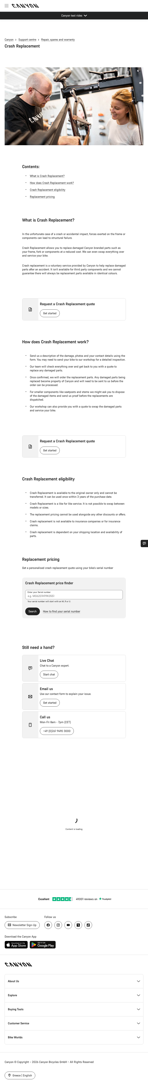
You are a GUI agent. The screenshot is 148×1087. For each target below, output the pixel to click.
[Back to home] (25, 6)
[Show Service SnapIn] (144, 543)
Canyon (9, 39)
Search (33, 611)
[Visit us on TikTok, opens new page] (88, 925)
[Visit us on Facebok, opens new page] (48, 925)
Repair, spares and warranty (58, 39)
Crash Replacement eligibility (47, 190)
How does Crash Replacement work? (52, 183)
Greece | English (22, 1075)
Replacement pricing (42, 196)
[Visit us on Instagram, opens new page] (58, 925)
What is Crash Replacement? (47, 176)
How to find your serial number (61, 611)
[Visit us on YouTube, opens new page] (68, 925)
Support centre (27, 39)
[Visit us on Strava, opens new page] (78, 925)
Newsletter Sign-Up (24, 925)
